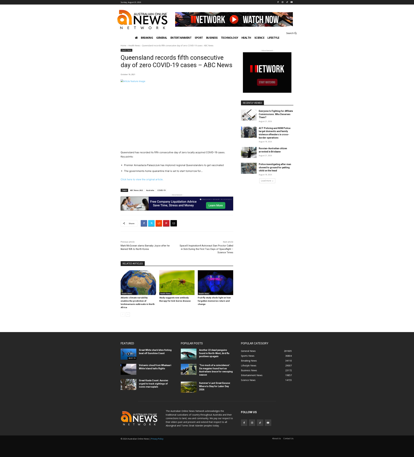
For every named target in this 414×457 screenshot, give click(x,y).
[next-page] (128, 314)
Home (123, 45)
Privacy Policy (157, 438)
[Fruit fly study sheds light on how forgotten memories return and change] (215, 282)
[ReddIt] (159, 223)
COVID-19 (161, 190)
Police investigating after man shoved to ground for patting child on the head (275, 167)
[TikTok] (287, 2)
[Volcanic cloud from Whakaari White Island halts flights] (128, 369)
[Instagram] (282, 2)
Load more (266, 180)
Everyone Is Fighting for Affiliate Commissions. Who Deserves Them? (276, 114)
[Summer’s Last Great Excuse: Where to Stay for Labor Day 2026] (188, 387)
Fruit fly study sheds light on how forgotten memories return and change (214, 300)
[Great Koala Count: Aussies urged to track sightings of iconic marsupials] (128, 384)
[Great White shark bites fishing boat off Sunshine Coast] (128, 354)
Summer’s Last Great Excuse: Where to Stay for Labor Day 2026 (214, 386)
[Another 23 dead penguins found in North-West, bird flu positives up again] (188, 354)
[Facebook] (278, 2)
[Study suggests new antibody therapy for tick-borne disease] (177, 282)
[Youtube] (291, 2)
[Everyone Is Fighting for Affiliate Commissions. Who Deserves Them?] (249, 115)
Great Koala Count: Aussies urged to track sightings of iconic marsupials (153, 383)
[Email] (173, 223)
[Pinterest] (166, 223)
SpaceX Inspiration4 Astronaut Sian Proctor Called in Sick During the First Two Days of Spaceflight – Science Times (206, 249)
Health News (134, 45)
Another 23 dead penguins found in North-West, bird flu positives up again (214, 353)
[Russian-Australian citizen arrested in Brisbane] (249, 152)
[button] (291, 33)
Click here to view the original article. (142, 179)
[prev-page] (123, 314)
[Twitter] (151, 223)
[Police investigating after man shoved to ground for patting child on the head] (249, 168)
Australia (150, 190)
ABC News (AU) (136, 190)
